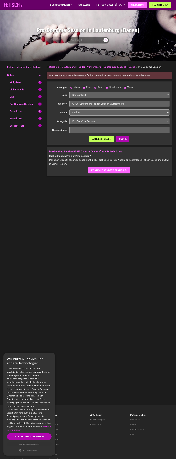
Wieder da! (137, 4)
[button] (29, 450)
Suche (123, 138)
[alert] (29, 404)
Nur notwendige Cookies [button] (29, 444)
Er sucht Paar (17, 125)
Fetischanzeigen (97, 419)
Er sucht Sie (16, 118)
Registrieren (160, 4)
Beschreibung (59, 130)
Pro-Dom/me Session (21, 104)
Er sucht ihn (95, 424)
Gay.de (133, 424)
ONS (12, 96)
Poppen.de (135, 419)
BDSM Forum (96, 415)
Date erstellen (101, 138)
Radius (63, 112)
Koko (132, 434)
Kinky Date (15, 82)
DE (120, 4)
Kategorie (62, 121)
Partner (133, 415)
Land (64, 95)
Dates (10, 75)
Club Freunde (17, 89)
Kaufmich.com (137, 429)
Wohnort (62, 103)
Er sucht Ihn (16, 111)
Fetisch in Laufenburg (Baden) (23, 67)
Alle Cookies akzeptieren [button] (29, 436)
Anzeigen (62, 87)
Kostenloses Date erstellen (109, 170)
